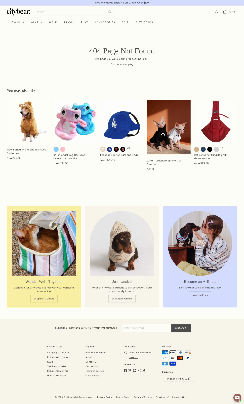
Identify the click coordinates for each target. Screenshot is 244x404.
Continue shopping (122, 64)
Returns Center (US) (58, 371)
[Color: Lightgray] (216, 149)
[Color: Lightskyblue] (56, 149)
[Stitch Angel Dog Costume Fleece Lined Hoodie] (75, 134)
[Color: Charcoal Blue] (203, 149)
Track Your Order (56, 366)
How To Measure (56, 375)
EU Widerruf (162, 397)
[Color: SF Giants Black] (116, 149)
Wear (35, 22)
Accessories (105, 22)
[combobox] (74, 11)
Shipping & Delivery (58, 352)
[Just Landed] (122, 243)
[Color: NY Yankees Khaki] (103, 149)
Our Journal (91, 366)
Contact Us (91, 361)
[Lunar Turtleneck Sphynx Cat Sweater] (169, 137)
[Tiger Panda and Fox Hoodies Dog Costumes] (28, 131)
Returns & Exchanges (59, 357)
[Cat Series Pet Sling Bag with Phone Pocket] (215, 134)
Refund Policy (123, 397)
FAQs (50, 361)
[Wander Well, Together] (44, 243)
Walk (53, 22)
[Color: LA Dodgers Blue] (109, 149)
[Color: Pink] (62, 149)
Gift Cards (144, 22)
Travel (69, 22)
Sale (125, 22)
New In (16, 22)
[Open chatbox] (237, 398)
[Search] (110, 11)
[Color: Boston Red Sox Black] (122, 149)
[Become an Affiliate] (200, 243)
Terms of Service (94, 371)
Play (84, 22)
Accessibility (179, 397)
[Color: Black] (209, 149)
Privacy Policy (93, 375)
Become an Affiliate (96, 352)
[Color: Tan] (196, 149)
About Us (90, 357)
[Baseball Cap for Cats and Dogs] (122, 132)
